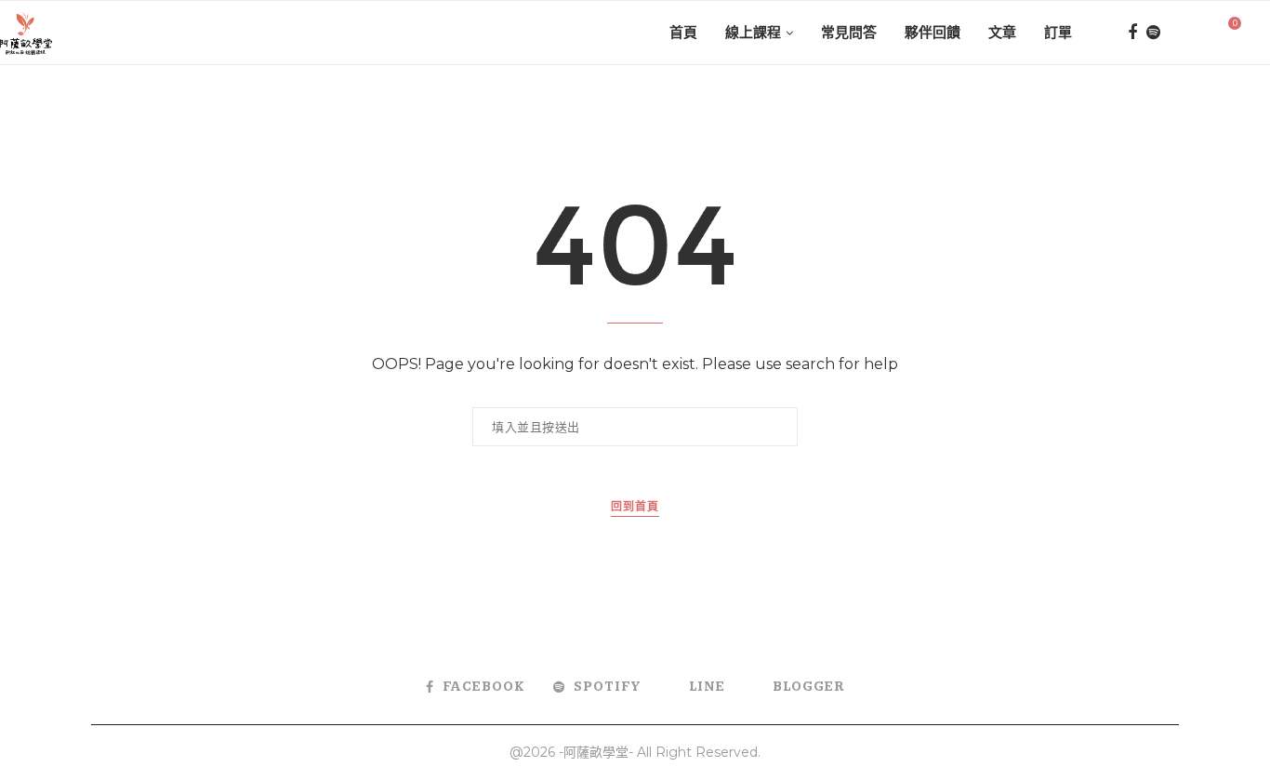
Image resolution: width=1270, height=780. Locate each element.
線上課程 (753, 32)
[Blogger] (1198, 32)
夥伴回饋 (932, 32)
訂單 (1058, 32)
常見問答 (849, 32)
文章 (1002, 32)
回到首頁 (635, 507)
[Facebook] (1132, 32)
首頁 (683, 32)
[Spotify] (1153, 32)
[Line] (1176, 32)
